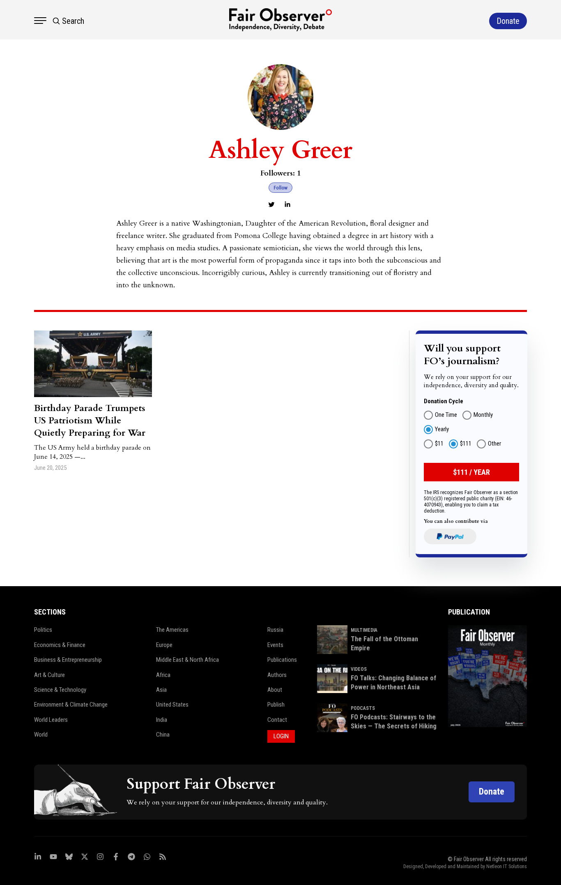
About (274, 689)
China (163, 734)
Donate (491, 791)
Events (275, 645)
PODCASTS (363, 708)
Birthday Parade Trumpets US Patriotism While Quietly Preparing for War (89, 420)
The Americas (172, 629)
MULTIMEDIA (364, 630)
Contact (277, 719)
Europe (164, 645)
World (41, 734)
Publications (282, 659)
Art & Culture (49, 675)
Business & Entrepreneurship (68, 659)
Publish (276, 704)
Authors (277, 675)
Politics (43, 629)
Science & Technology (60, 689)
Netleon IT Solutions (506, 866)
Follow (280, 188)
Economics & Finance (59, 645)
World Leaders (51, 719)
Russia (275, 629)
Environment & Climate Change (71, 704)
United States (172, 704)
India (161, 719)
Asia (161, 689)
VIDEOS (359, 669)
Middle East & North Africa (187, 659)
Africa (163, 675)
